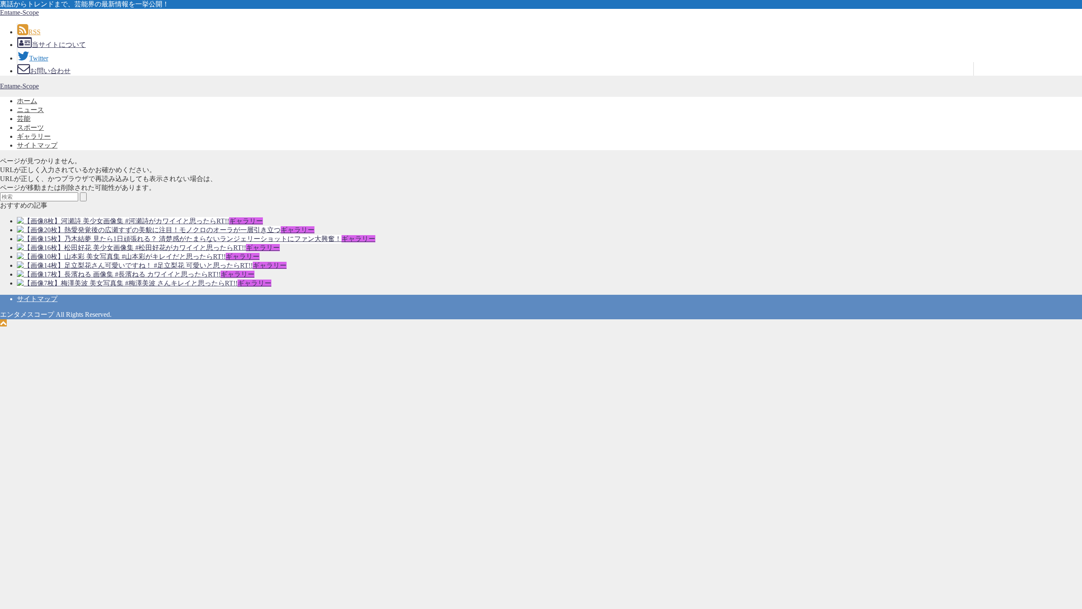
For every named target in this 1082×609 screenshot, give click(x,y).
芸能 (23, 118)
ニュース (30, 109)
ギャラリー (34, 136)
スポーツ (30, 127)
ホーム (27, 100)
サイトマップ (37, 145)
